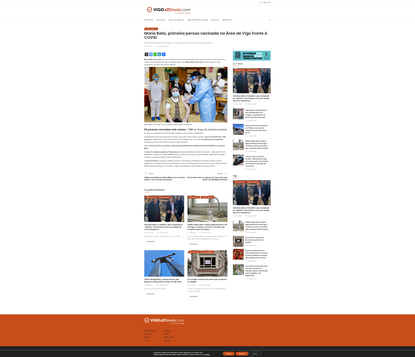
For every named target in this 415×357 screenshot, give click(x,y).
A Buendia (193, 232)
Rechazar (242, 354)
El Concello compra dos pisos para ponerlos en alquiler (207, 280)
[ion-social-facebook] (259, 2)
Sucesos (160, 20)
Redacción (149, 46)
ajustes (207, 355)
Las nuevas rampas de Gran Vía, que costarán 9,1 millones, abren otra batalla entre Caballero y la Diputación (256, 271)
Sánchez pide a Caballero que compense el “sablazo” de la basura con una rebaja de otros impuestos (163, 227)
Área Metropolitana (197, 20)
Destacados (150, 197)
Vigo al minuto (176, 20)
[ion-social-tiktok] (270, 2)
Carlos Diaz (149, 232)
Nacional (147, 337)
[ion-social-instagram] (265, 2)
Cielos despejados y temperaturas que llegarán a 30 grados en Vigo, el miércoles (162, 280)
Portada (148, 20)
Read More (150, 241)
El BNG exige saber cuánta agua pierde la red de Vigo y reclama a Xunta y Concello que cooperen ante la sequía (207, 227)
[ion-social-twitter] (262, 2)
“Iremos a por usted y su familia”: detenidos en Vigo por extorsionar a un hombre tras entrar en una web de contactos (256, 161)
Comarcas (167, 330)
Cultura (146, 340)
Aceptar (228, 354)
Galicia (215, 20)
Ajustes (255, 354)
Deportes (227, 20)
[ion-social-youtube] (267, 2)
